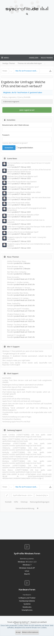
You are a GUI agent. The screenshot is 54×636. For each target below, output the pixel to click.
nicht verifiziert (7, 396)
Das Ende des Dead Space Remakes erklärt (23, 215)
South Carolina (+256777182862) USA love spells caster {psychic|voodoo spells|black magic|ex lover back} (27, 436)
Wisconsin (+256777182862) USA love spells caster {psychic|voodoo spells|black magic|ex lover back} (27, 466)
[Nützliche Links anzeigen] (50, 70)
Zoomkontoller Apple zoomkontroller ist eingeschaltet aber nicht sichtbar (27, 413)
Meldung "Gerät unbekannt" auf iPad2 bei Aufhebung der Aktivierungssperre (27, 409)
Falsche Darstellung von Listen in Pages (16, 417)
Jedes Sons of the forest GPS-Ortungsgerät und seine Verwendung (26, 209)
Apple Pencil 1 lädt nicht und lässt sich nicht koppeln (21, 401)
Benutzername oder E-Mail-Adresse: (15, 125)
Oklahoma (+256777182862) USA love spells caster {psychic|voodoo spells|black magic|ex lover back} (27, 449)
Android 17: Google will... (16, 335)
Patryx (4, 97)
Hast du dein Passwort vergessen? (15, 143)
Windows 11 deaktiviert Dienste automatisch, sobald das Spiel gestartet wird (27, 357)
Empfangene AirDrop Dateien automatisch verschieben (22, 385)
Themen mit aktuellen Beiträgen (30, 63)
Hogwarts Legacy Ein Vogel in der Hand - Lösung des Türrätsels (26, 238)
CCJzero (20, 97)
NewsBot (10, 263)
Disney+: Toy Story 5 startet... (18, 324)
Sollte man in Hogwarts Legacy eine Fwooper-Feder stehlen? (29, 227)
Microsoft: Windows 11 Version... (19, 288)
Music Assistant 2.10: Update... (18, 298)
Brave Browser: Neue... (15, 266)
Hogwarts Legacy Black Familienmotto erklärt (24, 192)
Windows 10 (22, 562)
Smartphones (27, 610)
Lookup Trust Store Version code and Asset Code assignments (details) (27, 381)
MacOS (27, 574)
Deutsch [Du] (41, 495)
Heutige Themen (8, 63)
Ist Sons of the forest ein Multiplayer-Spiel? (22, 232)
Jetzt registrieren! (27, 110)
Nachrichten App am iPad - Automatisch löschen (20, 387)
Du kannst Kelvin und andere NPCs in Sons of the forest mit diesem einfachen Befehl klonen (29, 171)
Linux (27, 571)
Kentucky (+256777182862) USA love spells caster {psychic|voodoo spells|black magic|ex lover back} (27, 453)
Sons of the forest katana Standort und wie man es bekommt (25, 221)
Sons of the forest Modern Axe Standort (22, 182)
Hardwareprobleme (27, 601)
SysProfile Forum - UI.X (22, 495)
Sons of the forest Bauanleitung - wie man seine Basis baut (28, 197)
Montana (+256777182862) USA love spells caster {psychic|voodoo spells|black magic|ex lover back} (27, 462)
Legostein (12, 97)
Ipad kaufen (6, 378)
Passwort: (6, 135)
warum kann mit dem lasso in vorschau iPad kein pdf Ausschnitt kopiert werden (27, 404)
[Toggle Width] (7, 495)
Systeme (27, 604)
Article (9, 167)
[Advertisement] (27, 36)
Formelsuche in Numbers (11, 419)
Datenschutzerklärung (25, 508)
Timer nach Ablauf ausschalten (13, 389)
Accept (18, 632)
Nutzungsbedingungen (39, 502)
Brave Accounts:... (13, 277)
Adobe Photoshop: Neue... (17, 261)
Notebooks (27, 607)
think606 (27, 97)
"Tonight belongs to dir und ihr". (14, 354)
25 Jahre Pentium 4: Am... (16, 314)
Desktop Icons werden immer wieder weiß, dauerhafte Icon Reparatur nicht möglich (27, 364)
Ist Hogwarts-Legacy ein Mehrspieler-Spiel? (23, 187)
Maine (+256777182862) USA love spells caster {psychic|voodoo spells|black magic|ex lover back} (27, 440)
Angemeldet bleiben (25, 148)
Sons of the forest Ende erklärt (18, 203)
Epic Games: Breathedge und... (18, 330)
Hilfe (16, 502)
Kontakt (8, 502)
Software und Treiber (27, 598)
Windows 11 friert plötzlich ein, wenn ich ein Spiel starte (22, 351)
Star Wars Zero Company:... (17, 272)
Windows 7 (27, 565)
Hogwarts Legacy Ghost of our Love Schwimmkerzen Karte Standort (28, 245)
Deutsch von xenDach (39, 622)
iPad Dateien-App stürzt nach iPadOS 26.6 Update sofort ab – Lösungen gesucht (27, 393)
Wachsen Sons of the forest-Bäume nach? (22, 176)
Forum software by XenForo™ (18, 622)
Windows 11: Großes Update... (18, 282)
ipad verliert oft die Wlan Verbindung (16, 399)
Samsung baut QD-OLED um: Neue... (20, 319)
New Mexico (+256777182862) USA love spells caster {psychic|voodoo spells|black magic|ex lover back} (27, 471)
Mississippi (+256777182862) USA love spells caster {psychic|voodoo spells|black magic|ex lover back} (27, 444)
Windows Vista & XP (27, 568)
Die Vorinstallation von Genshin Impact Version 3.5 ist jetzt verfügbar (28, 164)
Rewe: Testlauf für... (14, 303)
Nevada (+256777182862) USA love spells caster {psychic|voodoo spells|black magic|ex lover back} (27, 458)
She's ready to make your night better (16, 360)
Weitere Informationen (30, 632)
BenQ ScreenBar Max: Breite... (18, 293)
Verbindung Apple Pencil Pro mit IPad (16, 422)
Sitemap (24, 502)
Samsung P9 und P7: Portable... (18, 309)
